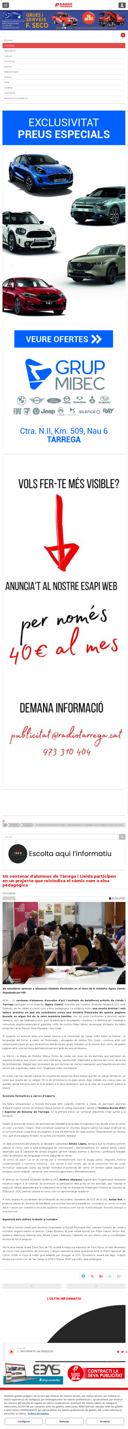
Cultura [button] (8, 56)
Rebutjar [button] (64, 1421)
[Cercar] (122, 727)
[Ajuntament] (95, 1263)
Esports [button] (8, 66)
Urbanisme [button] (9, 93)
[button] (123, 35)
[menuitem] (58, 1297)
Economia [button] (9, 61)
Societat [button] (8, 87)
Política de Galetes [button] (38, 1413)
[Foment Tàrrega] (64, 19)
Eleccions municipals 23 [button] (16, 98)
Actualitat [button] (9, 45)
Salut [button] (7, 82)
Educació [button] (8, 40)
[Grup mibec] (63, 280)
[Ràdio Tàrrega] (33, 1263)
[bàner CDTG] (63, 566)
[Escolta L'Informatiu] (64, 744)
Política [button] (8, 77)
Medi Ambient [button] (11, 72)
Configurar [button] (24, 1421)
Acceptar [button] (105, 1421)
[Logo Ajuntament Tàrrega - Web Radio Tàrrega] (33, 1290)
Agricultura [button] (10, 51)
